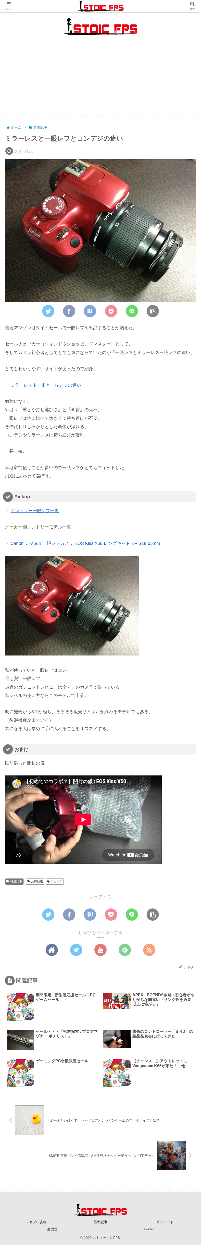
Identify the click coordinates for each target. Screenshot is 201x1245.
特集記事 (16, 881)
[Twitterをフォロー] (76, 950)
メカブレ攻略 (36, 1222)
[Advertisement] (100, 80)
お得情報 (37, 881)
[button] (185, 725)
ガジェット (165, 1222)
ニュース (56, 881)
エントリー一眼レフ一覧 (35, 510)
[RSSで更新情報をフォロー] (149, 950)
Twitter (149, 1229)
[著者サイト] (52, 950)
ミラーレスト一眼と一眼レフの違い (46, 385)
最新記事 (100, 1222)
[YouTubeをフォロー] (100, 950)
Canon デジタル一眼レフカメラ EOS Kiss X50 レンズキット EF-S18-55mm (85, 543)
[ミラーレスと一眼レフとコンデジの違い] (90, 311)
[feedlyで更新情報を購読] (125, 950)
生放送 (52, 1229)
